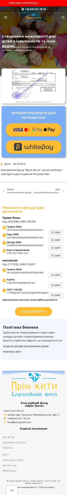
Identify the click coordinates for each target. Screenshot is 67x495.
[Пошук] (63, 17)
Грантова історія (12, 460)
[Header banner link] (33, 3)
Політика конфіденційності (25, 487)
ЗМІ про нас (9, 465)
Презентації (9, 470)
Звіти (5, 454)
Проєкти (7, 447)
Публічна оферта (46, 487)
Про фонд (8, 437)
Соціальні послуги (13, 442)
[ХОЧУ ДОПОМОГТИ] (33, 129)
